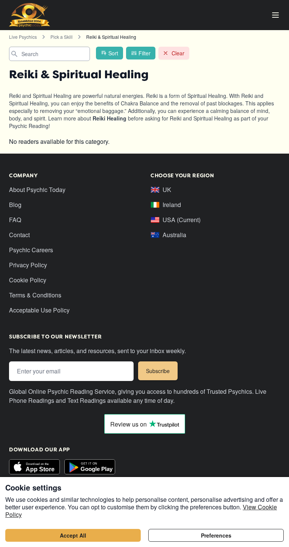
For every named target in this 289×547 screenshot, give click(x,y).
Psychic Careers (31, 249)
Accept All (73, 535)
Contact (19, 234)
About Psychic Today (37, 189)
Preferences (216, 535)
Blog (15, 204)
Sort (113, 53)
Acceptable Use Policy (39, 310)
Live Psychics (23, 37)
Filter (144, 53)
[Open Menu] (275, 15)
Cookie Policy (27, 280)
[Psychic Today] (29, 15)
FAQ (15, 219)
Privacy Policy (28, 265)
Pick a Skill (61, 37)
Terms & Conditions (35, 295)
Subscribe (158, 371)
